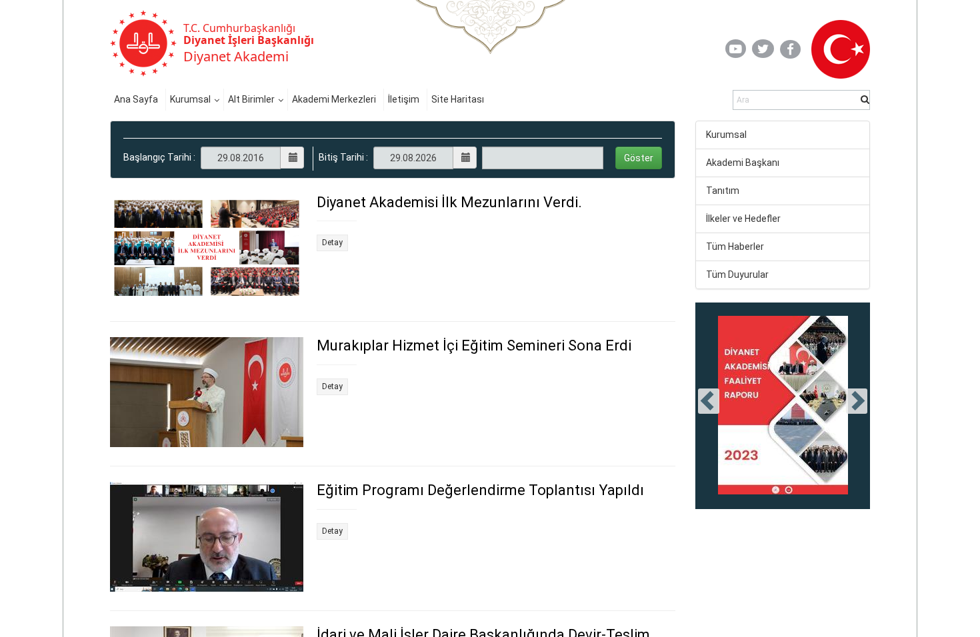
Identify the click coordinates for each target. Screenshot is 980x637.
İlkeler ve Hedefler (743, 218)
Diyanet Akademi (236, 56)
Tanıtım (722, 190)
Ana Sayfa (136, 99)
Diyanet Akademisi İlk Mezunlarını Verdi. (449, 202)
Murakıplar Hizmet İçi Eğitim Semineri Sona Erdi (474, 345)
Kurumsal (190, 99)
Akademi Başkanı (742, 162)
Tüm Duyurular (737, 274)
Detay (332, 242)
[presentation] (708, 401)
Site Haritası (457, 99)
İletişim (403, 99)
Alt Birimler (251, 99)
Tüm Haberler (735, 246)
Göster (638, 158)
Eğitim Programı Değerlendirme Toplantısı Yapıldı (480, 490)
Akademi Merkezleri (334, 99)
